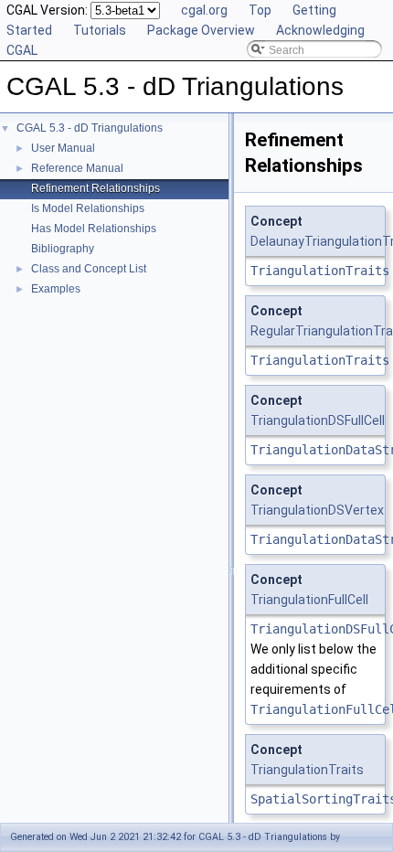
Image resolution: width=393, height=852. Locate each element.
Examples (55, 288)
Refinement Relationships (95, 188)
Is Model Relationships (87, 208)
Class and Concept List (88, 268)
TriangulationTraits (319, 270)
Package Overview (201, 30)
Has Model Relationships (93, 228)
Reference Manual (77, 168)
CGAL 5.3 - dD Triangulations (89, 128)
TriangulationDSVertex (317, 510)
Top (260, 10)
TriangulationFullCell (309, 599)
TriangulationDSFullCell (317, 420)
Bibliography (62, 248)
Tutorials (99, 30)
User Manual (63, 148)
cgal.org (204, 10)
